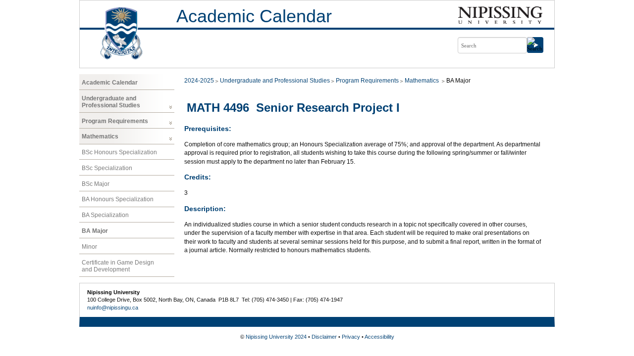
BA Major (95, 230)
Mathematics (100, 136)
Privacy (351, 337)
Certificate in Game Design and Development (118, 266)
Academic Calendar (254, 16)
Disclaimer (324, 337)
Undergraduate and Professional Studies (111, 102)
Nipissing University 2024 (276, 337)
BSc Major (95, 183)
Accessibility (379, 337)
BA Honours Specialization (118, 199)
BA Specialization (105, 215)
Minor (89, 246)
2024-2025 (199, 80)
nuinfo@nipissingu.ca (112, 308)
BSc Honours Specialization (119, 152)
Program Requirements (115, 121)
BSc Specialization (107, 168)
